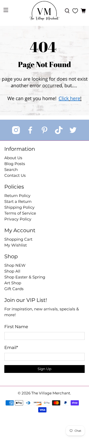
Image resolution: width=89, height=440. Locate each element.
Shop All (12, 271)
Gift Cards (14, 288)
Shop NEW (14, 265)
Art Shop (12, 283)
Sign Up (44, 369)
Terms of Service (20, 213)
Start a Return (18, 201)
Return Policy (17, 195)
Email (11, 347)
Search (11, 169)
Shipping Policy (19, 207)
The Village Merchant (50, 393)
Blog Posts (14, 163)
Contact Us (15, 175)
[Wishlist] (75, 10)
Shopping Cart (18, 239)
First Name (16, 326)
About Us (13, 157)
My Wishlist (15, 245)
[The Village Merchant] (44, 10)
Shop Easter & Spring (24, 277)
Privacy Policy (17, 219)
